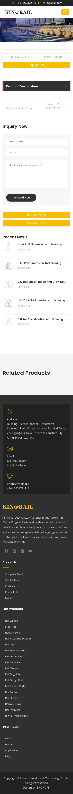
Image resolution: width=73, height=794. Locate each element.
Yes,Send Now (21, 197)
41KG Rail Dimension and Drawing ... (41, 244)
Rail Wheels (12, 620)
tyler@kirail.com (53, 56)
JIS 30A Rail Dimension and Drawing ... (42, 300)
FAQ (7, 756)
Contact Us (11, 592)
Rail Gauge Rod (14, 680)
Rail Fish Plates (14, 656)
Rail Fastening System (18, 638)
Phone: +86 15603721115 (53, 106)
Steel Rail (10, 626)
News (8, 738)
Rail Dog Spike (13, 674)
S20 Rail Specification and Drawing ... (42, 282)
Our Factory (12, 580)
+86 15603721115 (19, 56)
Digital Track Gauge (16, 715)
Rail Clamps (11, 668)
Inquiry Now (36, 65)
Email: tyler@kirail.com (19, 108)
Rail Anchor (11, 692)
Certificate (11, 586)
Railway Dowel (13, 704)
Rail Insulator (12, 709)
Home (6, 31)
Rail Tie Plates (13, 662)
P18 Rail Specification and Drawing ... (41, 319)
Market (9, 598)
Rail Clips (10, 644)
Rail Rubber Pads (15, 686)
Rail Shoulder (12, 698)
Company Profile (14, 574)
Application (11, 750)
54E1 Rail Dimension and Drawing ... (41, 263)
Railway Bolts (13, 632)
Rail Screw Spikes (15, 650)
